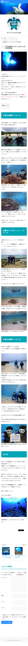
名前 (2, 595)
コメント (4, 577)
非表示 (6, 105)
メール (3, 601)
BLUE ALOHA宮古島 (16, 640)
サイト (3, 608)
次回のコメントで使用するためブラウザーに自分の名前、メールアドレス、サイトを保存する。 (14, 617)
